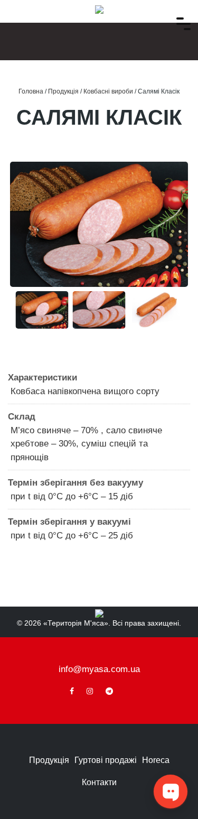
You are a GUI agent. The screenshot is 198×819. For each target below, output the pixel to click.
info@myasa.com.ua (99, 669)
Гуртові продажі (105, 760)
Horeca (155, 760)
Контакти (99, 782)
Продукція (49, 760)
